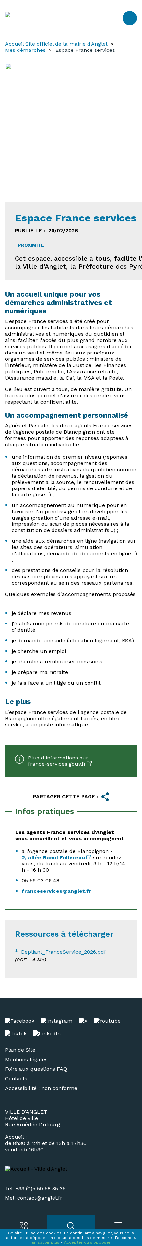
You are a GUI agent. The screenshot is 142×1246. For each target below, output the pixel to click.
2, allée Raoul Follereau (53, 857)
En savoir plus (45, 1242)
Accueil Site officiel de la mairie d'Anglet (56, 44)
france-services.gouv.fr (57, 764)
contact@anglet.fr (39, 1198)
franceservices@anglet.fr (56, 891)
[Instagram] (56, 1021)
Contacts (16, 1078)
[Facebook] (19, 1021)
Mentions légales (26, 1059)
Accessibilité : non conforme (41, 1088)
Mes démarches (25, 50)
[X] (83, 1021)
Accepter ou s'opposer (87, 1242)
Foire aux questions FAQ (36, 1069)
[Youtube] (107, 1021)
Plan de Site (20, 1050)
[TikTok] (16, 1033)
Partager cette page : (65, 796)
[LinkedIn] (47, 1033)
